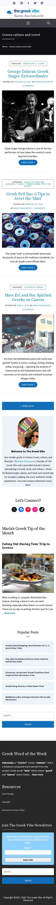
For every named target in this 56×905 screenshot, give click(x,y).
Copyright (6, 802)
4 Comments (28, 85)
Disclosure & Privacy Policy (13, 810)
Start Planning (7, 794)
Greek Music (29, 63)
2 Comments (39, 208)
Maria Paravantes (44, 81)
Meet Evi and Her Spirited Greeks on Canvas (28, 297)
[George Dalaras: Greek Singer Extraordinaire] (28, 116)
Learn (41, 63)
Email (28, 847)
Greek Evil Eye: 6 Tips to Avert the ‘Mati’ (28, 196)
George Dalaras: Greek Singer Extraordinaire (28, 74)
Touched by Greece (33, 287)
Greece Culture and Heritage (25, 183)
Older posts (28, 405)
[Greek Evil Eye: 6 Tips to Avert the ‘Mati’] (28, 230)
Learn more (27, 162)
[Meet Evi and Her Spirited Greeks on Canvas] (28, 333)
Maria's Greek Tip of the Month (37, 185)
